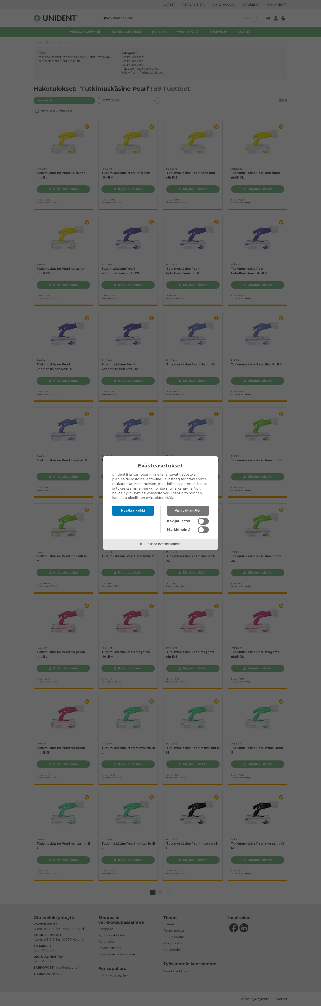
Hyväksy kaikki (133, 510)
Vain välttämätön (188, 510)
